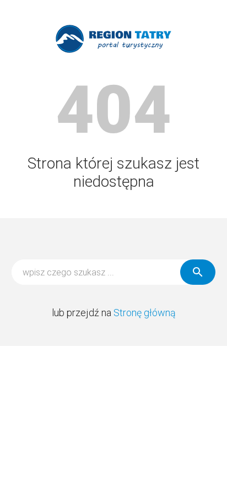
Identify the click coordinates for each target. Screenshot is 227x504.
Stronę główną (145, 312)
